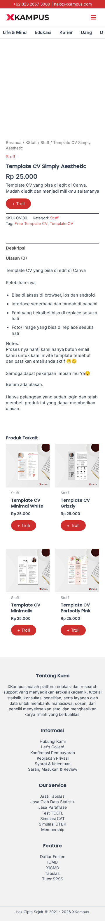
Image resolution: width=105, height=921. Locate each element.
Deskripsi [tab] (15, 248)
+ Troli (18, 203)
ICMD (52, 862)
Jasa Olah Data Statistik (52, 801)
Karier (66, 32)
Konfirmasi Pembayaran (52, 752)
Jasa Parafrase (52, 807)
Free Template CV (31, 223)
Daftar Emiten (52, 856)
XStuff (31, 142)
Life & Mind (15, 32)
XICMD (52, 868)
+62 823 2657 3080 (31, 4)
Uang (86, 32)
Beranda (14, 142)
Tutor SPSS (52, 879)
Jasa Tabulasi (52, 796)
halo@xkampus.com (73, 4)
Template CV (61, 223)
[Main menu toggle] (93, 17)
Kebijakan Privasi (53, 758)
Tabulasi (52, 873)
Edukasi (43, 32)
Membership (52, 829)
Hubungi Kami (53, 741)
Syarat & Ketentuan (53, 763)
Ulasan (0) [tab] (16, 258)
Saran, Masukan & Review (52, 769)
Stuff (45, 142)
